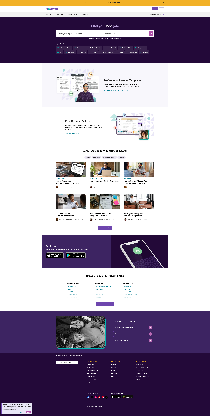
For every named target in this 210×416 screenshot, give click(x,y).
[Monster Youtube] (100, 398)
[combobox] (79, 33)
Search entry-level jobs (121, 340)
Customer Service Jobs (73, 300)
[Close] (163, 3)
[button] (151, 33)
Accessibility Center (141, 373)
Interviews (121, 157)
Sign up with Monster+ (113, 3)
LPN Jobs (97, 300)
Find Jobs (48, 14)
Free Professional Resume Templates (115, 90)
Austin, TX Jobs (127, 289)
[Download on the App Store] (116, 396)
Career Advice (72, 14)
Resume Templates (92, 370)
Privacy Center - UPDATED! (143, 367)
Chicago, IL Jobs (127, 292)
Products (113, 364)
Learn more (22, 412)
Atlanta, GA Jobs (127, 287)
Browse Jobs (90, 364)
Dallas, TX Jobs (127, 297)
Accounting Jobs (71, 287)
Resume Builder (91, 373)
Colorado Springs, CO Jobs (130, 294)
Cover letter (96, 157)
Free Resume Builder (71, 133)
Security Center (140, 370)
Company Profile (91, 379)
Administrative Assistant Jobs (103, 287)
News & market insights (109, 157)
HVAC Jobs (98, 297)
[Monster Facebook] (89, 398)
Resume (88, 157)
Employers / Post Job (156, 14)
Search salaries (119, 334)
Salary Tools (60, 14)
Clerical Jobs (70, 292)
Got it (28, 412)
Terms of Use (139, 364)
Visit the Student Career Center (124, 327)
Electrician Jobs (99, 294)
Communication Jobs (72, 294)
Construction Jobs (72, 297)
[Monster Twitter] (92, 398)
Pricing (113, 370)
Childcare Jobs (71, 289)
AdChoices (139, 379)
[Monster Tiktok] (107, 398)
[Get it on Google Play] (128, 396)
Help (88, 382)
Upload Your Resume (97, 38)
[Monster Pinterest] (103, 398)
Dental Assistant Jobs (101, 292)
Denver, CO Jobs (127, 300)
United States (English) (65, 362)
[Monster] (52, 9)
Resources (114, 373)
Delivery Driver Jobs (100, 289)
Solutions (114, 367)
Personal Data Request (142, 376)
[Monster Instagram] (96, 398)
